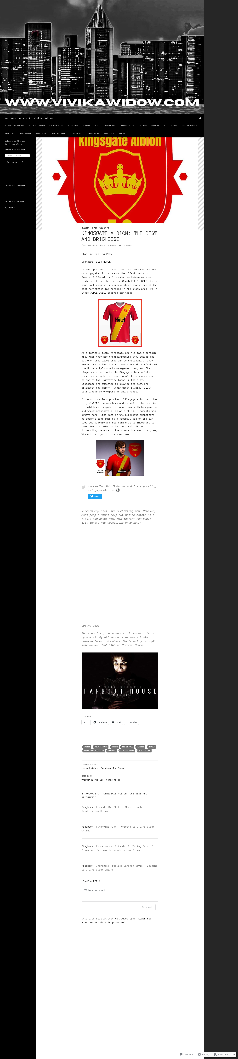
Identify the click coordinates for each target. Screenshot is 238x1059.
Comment (147, 907)
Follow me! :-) (15, 162)
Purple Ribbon (127, 126)
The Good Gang (170, 126)
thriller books (127, 751)
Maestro (87, 126)
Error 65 (155, 126)
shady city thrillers (94, 751)
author (87, 747)
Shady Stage (41, 133)
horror (115, 747)
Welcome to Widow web (14, 126)
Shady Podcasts (58, 133)
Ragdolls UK (109, 133)
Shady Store (93, 133)
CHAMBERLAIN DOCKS (134, 281)
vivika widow (144, 751)
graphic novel (101, 747)
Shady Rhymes (25, 133)
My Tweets (10, 208)
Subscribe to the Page (15, 150)
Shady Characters (189, 126)
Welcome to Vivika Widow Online (29, 118)
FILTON (147, 387)
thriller (112, 751)
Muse (97, 126)
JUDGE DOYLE (98, 293)
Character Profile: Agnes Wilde (101, 778)
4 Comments (127, 246)
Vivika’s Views (56, 126)
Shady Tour (10, 133)
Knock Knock (73, 126)
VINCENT (94, 403)
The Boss (143, 126)
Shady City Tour (100, 228)
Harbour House (110, 126)
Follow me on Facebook (15, 185)
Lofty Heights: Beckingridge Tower (103, 766)
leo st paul (127, 747)
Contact (122, 133)
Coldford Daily (77, 133)
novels (152, 747)
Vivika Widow (109, 246)
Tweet (97, 496)
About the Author (37, 126)
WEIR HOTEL (103, 262)
